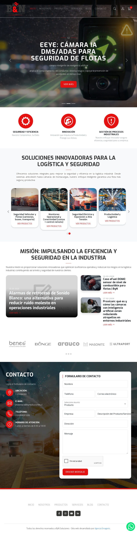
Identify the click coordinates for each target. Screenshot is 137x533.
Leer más (14, 312)
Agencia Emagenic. (103, 528)
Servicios (76, 8)
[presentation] (8, 211)
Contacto (100, 8)
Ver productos (24, 226)
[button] (67, 234)
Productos (61, 8)
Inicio (33, 8)
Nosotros (45, 8)
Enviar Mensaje (75, 472)
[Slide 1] (64, 103)
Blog (88, 8)
